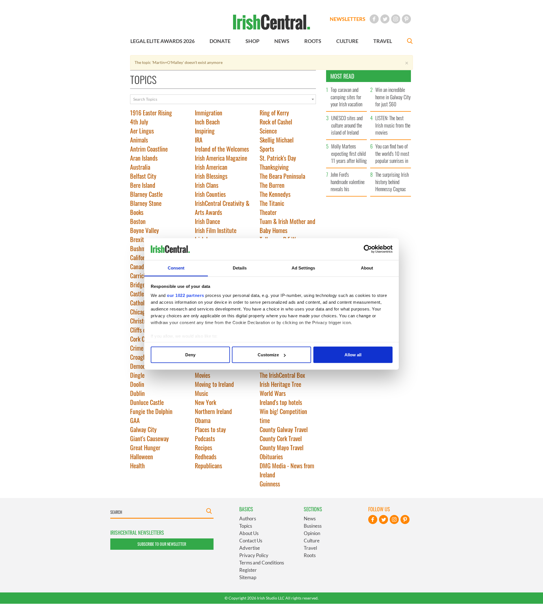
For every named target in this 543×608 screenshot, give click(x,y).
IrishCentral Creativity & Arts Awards (222, 208)
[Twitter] (384, 18)
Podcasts (205, 438)
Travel (310, 548)
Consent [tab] (176, 267)
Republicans (208, 465)
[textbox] (223, 99)
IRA (198, 139)
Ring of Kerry (274, 112)
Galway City (143, 429)
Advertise (249, 548)
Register (248, 570)
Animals (139, 139)
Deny (190, 354)
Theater (268, 212)
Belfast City (143, 175)
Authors (247, 518)
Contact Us (250, 541)
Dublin (137, 393)
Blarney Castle (146, 194)
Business (313, 526)
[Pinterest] (406, 18)
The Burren (272, 184)
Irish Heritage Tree (280, 384)
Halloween (141, 456)
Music (201, 393)
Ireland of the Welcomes (222, 148)
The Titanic (272, 203)
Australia (140, 166)
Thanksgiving (274, 166)
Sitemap (247, 577)
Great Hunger (145, 447)
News (310, 518)
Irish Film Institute (215, 230)
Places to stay (210, 429)
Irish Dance (207, 221)
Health (137, 465)
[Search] (410, 41)
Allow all (352, 354)
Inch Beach (207, 121)
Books (136, 212)
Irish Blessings (211, 175)
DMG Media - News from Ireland (287, 470)
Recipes (203, 447)
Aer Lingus (142, 130)
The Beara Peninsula (282, 175)
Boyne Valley (144, 230)
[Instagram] (395, 18)
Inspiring (205, 130)
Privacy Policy (253, 555)
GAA (135, 420)
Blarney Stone (145, 203)
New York (205, 402)
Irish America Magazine (221, 157)
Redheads (205, 456)
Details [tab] (240, 267)
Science (268, 130)
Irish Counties (210, 194)
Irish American (211, 166)
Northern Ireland (213, 411)
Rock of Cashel (276, 121)
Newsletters (347, 19)
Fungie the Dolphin (151, 411)
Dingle (137, 375)
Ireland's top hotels (281, 402)
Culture (312, 541)
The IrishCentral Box (282, 375)
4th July (139, 121)
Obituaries (271, 456)
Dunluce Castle (147, 402)
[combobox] (223, 99)
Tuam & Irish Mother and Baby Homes (287, 226)
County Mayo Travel (281, 447)
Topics (245, 526)
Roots (310, 555)
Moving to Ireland (214, 384)
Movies (202, 375)
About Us (248, 533)
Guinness (270, 483)
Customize (268, 354)
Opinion (312, 533)
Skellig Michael (277, 139)
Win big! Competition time (283, 416)
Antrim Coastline (149, 148)
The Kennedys (275, 194)
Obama (202, 420)
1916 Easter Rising (151, 112)
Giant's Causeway (149, 438)
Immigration (208, 112)
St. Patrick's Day (278, 157)
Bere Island (142, 184)
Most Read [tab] (342, 76)
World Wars (273, 393)
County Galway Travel (284, 429)
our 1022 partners (185, 295)
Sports (267, 148)
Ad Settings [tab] (303, 267)
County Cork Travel (281, 438)
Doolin (137, 384)
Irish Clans (206, 184)
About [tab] (367, 267)
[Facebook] (374, 18)
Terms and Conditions (261, 563)
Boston (138, 221)
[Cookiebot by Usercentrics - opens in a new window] (368, 249)
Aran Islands (144, 157)
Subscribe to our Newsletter (161, 544)
